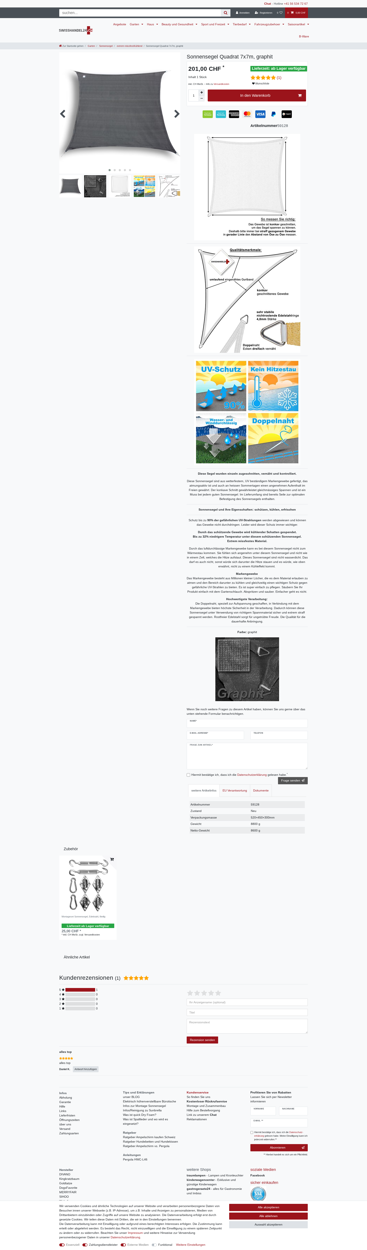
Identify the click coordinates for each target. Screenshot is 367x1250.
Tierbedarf (240, 24)
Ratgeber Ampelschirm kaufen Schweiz (149, 1137)
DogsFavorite (68, 1187)
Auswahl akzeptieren (268, 1224)
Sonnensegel (106, 46)
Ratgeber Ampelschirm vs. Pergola (146, 1146)
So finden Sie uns (198, 1097)
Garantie (65, 1102)
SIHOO (64, 1196)
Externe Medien (138, 1244)
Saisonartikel (297, 24)
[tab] (204, 790)
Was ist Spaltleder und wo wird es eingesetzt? (145, 1121)
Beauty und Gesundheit (178, 24)
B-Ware (304, 36)
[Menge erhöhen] (202, 92)
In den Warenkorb (255, 95)
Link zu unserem (202, 1114)
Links (62, 1111)
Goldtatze (65, 1183)
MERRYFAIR (67, 1192)
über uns (65, 1124)
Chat (267, 3)
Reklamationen (197, 1119)
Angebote (119, 24)
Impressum (135, 1232)
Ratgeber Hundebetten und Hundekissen (150, 1141)
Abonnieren (277, 1147)
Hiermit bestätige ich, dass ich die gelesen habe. (239, 774)
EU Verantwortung (235, 790)
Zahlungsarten (69, 1133)
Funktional (165, 1244)
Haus (151, 24)
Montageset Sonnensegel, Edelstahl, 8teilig (83, 916)
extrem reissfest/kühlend (129, 46)
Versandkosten (221, 84)
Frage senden (290, 780)
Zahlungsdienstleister (103, 1244)
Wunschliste (262, 83)
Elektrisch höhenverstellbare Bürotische (149, 1101)
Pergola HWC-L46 (135, 1159)
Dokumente (261, 790)
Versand (64, 1128)
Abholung (65, 1097)
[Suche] (225, 13)
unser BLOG (131, 1097)
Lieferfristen (67, 1115)
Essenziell (72, 1244)
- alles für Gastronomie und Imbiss (214, 1191)
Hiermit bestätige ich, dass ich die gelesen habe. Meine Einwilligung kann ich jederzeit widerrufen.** (281, 1136)
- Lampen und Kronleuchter (215, 1175)
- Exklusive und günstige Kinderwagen (211, 1182)
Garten (135, 24)
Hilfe (62, 1106)
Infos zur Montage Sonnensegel (144, 1106)
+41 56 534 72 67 (296, 3)
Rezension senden (202, 1040)
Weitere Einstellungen (190, 1244)
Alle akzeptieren (268, 1207)
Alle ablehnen (268, 1216)
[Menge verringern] (202, 98)
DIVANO (64, 1174)
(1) (279, 77)
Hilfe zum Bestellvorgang (203, 1110)
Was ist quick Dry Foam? (139, 1114)
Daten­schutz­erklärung (125, 1237)
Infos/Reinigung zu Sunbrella (142, 1110)
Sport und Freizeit (213, 24)
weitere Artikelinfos (203, 790)
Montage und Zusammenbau (206, 1106)
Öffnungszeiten (69, 1120)
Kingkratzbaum (69, 1178)
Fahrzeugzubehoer (267, 24)
